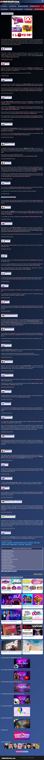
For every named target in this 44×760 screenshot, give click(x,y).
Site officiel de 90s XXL (5, 297)
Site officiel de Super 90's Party (7, 431)
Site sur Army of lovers (6, 563)
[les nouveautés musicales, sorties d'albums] (22, 699)
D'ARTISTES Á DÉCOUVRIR (22, 751)
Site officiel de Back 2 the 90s (6, 119)
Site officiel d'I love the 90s (7, 550)
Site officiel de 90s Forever (6, 540)
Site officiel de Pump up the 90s (7, 137)
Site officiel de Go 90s (5, 474)
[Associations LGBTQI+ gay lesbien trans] (22, 723)
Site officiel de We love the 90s (7, 93)
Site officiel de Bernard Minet (7, 565)
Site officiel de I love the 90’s (6, 399)
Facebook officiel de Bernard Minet (8, 566)
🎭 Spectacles (12, 6)
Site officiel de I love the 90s (6, 178)
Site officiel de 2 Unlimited (7, 560)
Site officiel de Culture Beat (7, 568)
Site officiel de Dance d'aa (6, 341)
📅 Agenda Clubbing (23, 6)
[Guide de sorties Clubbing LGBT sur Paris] (22, 663)
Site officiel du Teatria (5, 193)
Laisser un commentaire (38, 574)
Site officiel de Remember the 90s (7, 387)
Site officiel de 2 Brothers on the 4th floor (10, 559)
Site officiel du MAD (5, 75)
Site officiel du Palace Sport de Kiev (8, 528)
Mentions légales (31, 757)
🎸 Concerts (4, 6)
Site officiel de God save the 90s (7, 370)
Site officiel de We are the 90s (7, 59)
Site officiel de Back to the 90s (8, 551)
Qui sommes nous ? (24, 757)
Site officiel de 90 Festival (6, 249)
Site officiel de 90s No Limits (6, 357)
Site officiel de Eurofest (5, 311)
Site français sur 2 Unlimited (7, 562)
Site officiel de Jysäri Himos (6, 413)
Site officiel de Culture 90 (7, 553)
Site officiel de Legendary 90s (6, 460)
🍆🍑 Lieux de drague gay (16, 9)
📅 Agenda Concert (35, 6)
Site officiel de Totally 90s (6, 219)
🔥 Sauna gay (4, 9)
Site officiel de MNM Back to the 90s (8, 158)
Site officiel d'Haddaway (6, 557)
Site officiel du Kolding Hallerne (7, 497)
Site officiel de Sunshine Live (6, 512)
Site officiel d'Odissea (5, 281)
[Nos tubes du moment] (22, 675)
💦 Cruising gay (28, 9)
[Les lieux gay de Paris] (22, 711)
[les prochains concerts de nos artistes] (22, 687)
